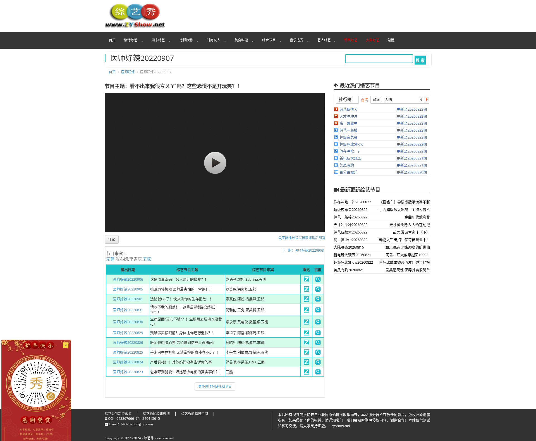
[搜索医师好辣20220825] (318, 353)
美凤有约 (346, 165)
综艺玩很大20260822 (350, 232)
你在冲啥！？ (350, 151)
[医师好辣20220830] (306, 323)
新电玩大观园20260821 (352, 254)
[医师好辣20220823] (306, 373)
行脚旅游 (186, 40)
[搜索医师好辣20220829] (318, 334)
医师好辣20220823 (128, 371)
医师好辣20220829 (128, 332)
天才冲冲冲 (348, 116)
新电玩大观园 (350, 158)
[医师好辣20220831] (306, 311)
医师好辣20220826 (128, 342)
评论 (111, 239)
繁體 (391, 40)
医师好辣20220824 (128, 361)
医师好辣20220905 (128, 289)
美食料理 (241, 40)
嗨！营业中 (348, 123)
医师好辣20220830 (128, 321)
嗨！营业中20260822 (350, 239)
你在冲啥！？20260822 (352, 201)
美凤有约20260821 (349, 269)
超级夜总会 (348, 137)
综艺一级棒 (348, 130)
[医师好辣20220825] (306, 353)
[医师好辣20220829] (306, 334)
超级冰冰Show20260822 (353, 262)
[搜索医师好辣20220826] (318, 343)
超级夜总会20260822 (350, 209)
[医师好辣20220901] (306, 300)
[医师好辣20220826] (306, 343)
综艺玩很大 (348, 109)
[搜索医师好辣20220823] (318, 373)
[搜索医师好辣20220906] (318, 280)
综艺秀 (149, 438)
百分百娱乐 (348, 172)
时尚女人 (214, 40)
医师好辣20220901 (128, 298)
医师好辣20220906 (128, 279)
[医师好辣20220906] (306, 280)
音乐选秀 (297, 40)
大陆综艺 (372, 40)
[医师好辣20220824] (306, 363)
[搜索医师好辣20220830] (318, 323)
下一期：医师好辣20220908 (302, 250)
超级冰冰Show (351, 144)
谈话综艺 (131, 40)
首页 (112, 40)
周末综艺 (159, 40)
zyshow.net (165, 438)
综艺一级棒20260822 (350, 217)
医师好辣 (128, 72)
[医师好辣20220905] (306, 290)
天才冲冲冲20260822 (350, 224)
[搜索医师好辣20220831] (318, 311)
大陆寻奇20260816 (349, 247)
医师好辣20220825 (128, 352)
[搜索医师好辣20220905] (318, 290)
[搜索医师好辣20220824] (318, 363)
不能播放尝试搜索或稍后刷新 (303, 237)
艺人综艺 (324, 40)
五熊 (147, 259)
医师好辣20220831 (128, 309)
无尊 (110, 259)
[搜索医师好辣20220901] (318, 300)
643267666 (125, 418)
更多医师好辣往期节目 (215, 386)
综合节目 (269, 40)
